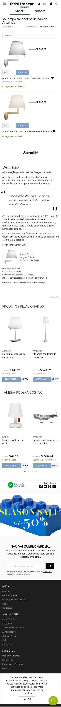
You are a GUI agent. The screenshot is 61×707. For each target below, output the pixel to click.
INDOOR (19, 11)
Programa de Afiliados (12, 664)
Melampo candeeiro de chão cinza (44, 355)
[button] (25, 471)
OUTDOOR (40, 11)
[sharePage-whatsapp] (50, 486)
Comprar (7, 35)
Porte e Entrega (9, 595)
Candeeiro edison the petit (13, 441)
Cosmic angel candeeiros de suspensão (45, 441)
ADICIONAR (11, 379)
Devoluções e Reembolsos (14, 599)
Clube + (5, 603)
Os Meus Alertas (9, 636)
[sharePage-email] (54, 486)
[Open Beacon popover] (53, 700)
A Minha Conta (10, 614)
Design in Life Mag (10, 655)
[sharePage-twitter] (45, 486)
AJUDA (5, 586)
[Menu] (4, 2)
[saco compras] (51, 4)
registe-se (7, 623)
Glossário (6, 668)
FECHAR (27, 698)
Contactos (7, 607)
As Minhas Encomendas (13, 627)
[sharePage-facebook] (41, 486)
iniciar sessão (8, 619)
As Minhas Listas (9, 631)
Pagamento (7, 591)
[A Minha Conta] (39, 4)
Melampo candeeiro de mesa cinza (13, 355)
